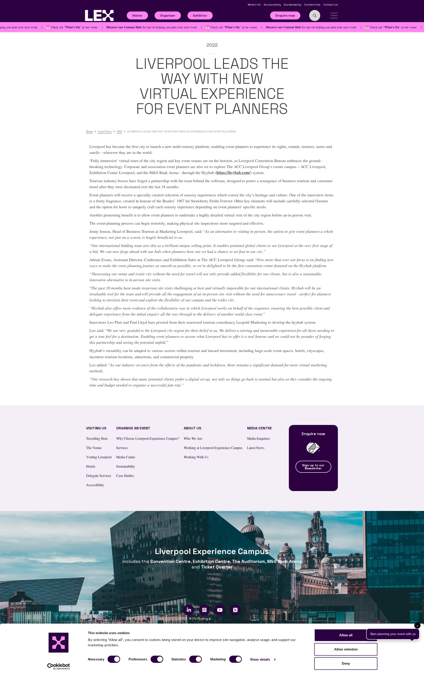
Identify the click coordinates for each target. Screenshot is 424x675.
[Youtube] (220, 610)
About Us (192, 428)
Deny (346, 663)
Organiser (167, 15)
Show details (260, 659)
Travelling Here (97, 438)
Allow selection (346, 649)
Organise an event (133, 428)
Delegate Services (98, 475)
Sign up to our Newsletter (313, 466)
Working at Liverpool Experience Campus (213, 447)
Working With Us (196, 457)
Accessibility (273, 4)
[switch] (157, 659)
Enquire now (285, 15)
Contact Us (330, 4)
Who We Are (193, 438)
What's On (254, 4)
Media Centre (125, 457)
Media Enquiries (258, 438)
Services (122, 447)
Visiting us (96, 428)
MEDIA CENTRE (259, 428)
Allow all (345, 635)
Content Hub (312, 4)
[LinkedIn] (189, 610)
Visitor (137, 15)
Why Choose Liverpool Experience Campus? (147, 438)
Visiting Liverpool (99, 457)
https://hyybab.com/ (233, 172)
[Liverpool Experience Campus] (99, 14)
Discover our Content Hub (110, 27)
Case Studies (125, 475)
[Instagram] (204, 610)
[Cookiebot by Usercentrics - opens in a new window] (58, 666)
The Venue (94, 447)
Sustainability (293, 4)
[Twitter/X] (235, 610)
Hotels (90, 466)
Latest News (256, 447)
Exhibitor (200, 15)
